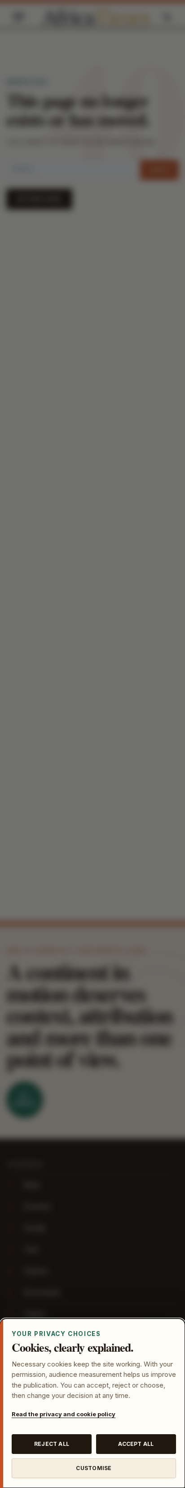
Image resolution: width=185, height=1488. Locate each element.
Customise (93, 1468)
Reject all (51, 1443)
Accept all (136, 1443)
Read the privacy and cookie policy (63, 1414)
